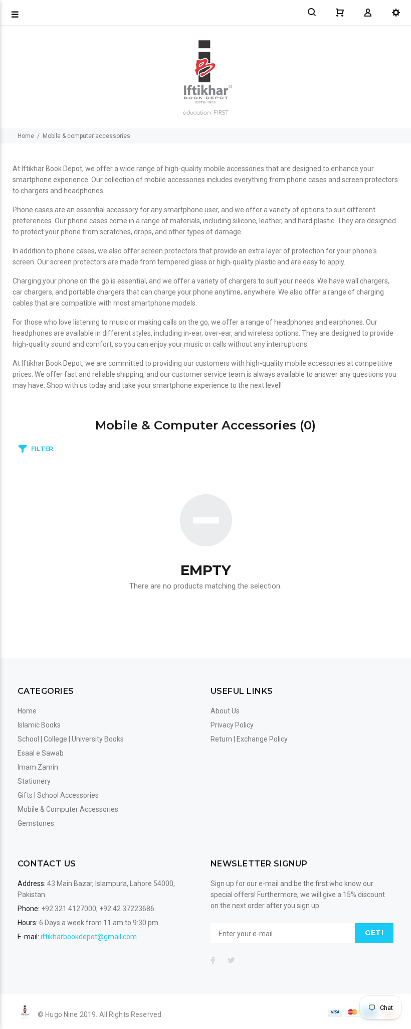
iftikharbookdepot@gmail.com (89, 937)
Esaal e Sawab (41, 753)
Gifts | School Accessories (58, 795)
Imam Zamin (38, 767)
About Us (225, 711)
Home (26, 135)
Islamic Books (39, 725)
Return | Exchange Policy (249, 739)
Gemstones (36, 823)
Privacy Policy (232, 725)
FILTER (42, 449)
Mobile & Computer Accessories (68, 809)
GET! (374, 932)
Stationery (34, 781)
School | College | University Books (71, 739)
